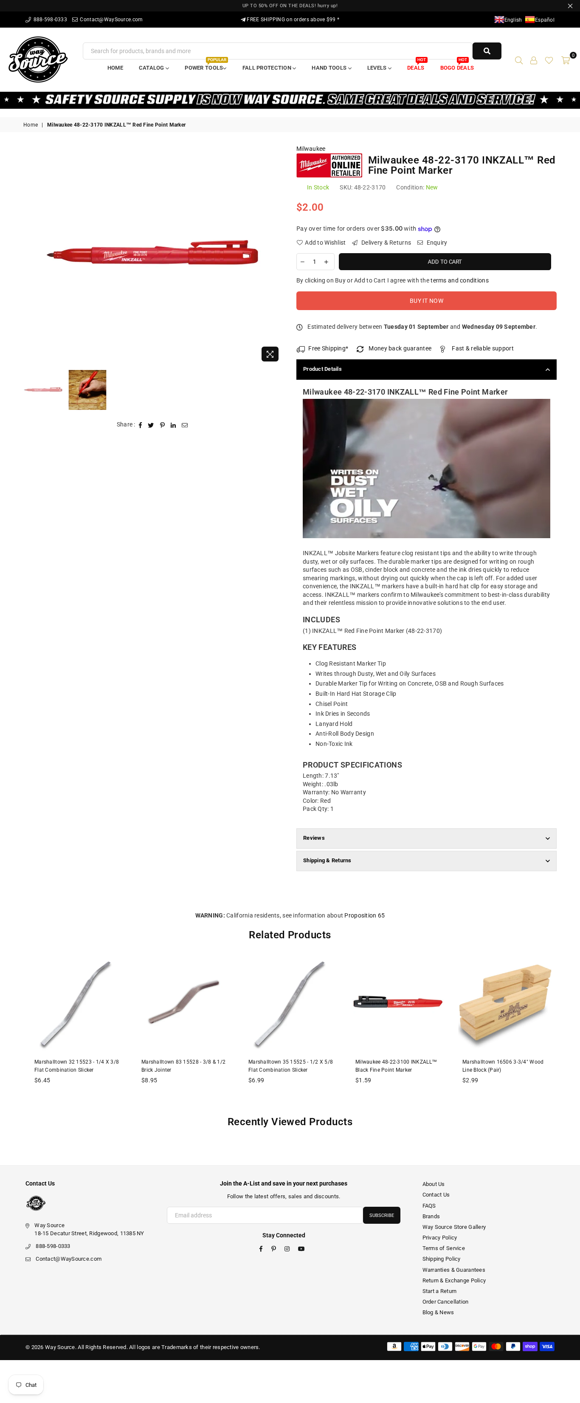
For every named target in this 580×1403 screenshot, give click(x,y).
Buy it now (426, 300)
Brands (431, 1216)
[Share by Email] (185, 425)
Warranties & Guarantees (453, 1270)
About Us (433, 1184)
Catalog (152, 68)
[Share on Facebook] (140, 425)
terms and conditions (460, 280)
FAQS (429, 1206)
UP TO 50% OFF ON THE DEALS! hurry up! (290, 5)
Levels (377, 68)
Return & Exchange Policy (454, 1280)
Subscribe (381, 1215)
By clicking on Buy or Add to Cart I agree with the (392, 280)
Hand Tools (330, 68)
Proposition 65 (364, 915)
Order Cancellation (445, 1302)
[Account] (534, 59)
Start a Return (439, 1291)
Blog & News (438, 1312)
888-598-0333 (49, 20)
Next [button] (276, 255)
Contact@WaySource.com (111, 20)
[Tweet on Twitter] (151, 425)
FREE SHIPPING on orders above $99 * (292, 20)
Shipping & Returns (327, 860)
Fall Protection (267, 68)
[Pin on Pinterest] (162, 425)
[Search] (519, 59)
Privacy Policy (439, 1237)
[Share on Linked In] (173, 425)
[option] (153, 255)
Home (115, 68)
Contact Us (436, 1194)
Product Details (322, 369)
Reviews (314, 838)
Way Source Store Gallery (454, 1227)
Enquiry (436, 242)
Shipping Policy (441, 1259)
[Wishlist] (549, 59)
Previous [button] (30, 255)
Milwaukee (311, 148)
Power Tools (205, 65)
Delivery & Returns (385, 242)
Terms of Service (443, 1248)
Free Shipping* (328, 348)
